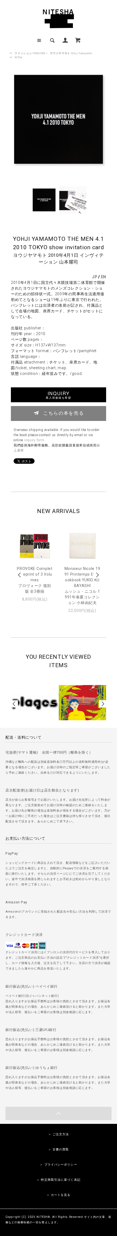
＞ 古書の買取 (58, 1149)
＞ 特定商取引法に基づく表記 (58, 1180)
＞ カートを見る (59, 1195)
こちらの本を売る (63, 413)
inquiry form (34, 440)
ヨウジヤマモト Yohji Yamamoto (71, 53)
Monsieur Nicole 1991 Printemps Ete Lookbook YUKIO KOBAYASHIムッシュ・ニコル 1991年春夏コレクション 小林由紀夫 (82, 585)
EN (103, 277)
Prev (19, 575)
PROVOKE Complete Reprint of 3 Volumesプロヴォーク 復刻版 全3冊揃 (35, 579)
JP (94, 277)
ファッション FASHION (29, 53)
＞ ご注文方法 (58, 1134)
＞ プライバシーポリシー (58, 1164)
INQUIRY (58, 395)
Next (97, 575)
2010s (18, 57)
